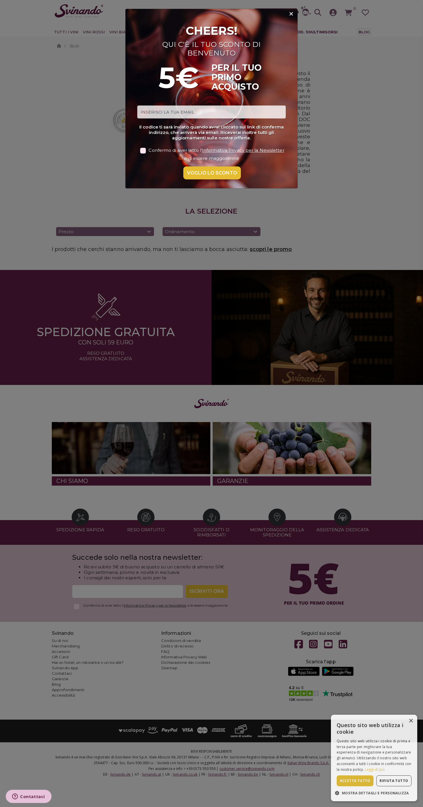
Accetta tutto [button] (355, 780)
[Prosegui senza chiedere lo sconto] (291, 14)
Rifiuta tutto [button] (394, 780)
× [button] (411, 721)
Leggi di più (375, 769)
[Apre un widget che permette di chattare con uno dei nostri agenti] (29, 797)
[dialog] (374, 758)
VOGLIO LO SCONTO (212, 173)
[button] (374, 793)
